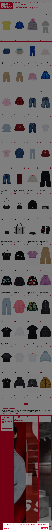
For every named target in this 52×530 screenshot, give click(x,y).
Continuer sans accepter (7, 528)
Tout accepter (45, 528)
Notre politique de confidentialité (43, 525)
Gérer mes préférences (34, 525)
